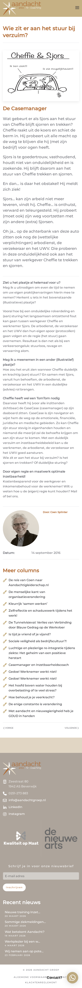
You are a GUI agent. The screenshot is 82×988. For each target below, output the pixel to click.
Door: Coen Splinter (55, 512)
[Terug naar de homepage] (22, 7)
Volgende (71, 728)
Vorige (9, 728)
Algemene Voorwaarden (33, 977)
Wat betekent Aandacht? (24, 932)
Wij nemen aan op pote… (24, 951)
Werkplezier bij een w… (22, 941)
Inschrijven (14, 887)
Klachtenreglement (41, 982)
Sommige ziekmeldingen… (25, 922)
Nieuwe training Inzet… (22, 912)
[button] (77, 7)
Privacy (62, 977)
